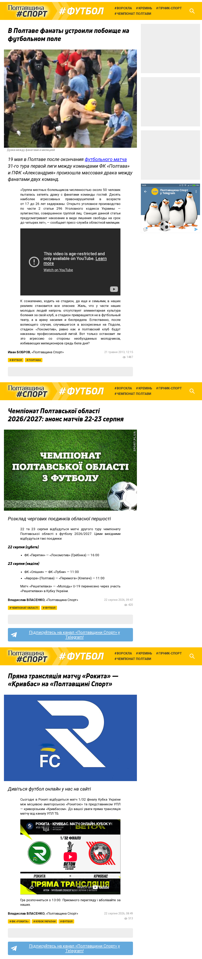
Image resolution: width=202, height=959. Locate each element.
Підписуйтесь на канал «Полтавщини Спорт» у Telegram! (74, 634)
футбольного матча (106, 159)
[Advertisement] (170, 48)
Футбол (85, 11)
